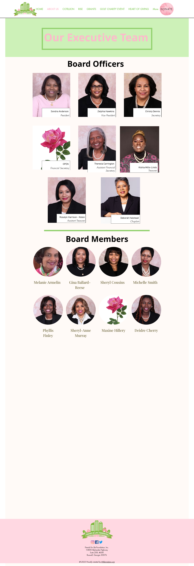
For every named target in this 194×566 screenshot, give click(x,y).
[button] (91, 9)
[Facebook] (96, 542)
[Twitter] (101, 542)
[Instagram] (92, 542)
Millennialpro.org (108, 562)
